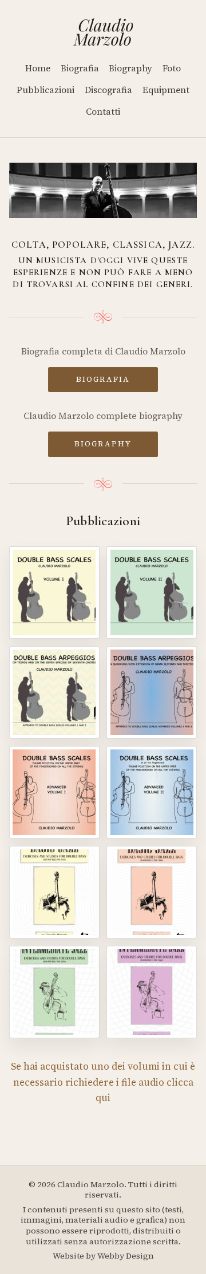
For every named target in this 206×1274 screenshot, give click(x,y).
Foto (172, 68)
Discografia (108, 90)
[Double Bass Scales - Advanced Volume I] (54, 792)
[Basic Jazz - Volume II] (151, 892)
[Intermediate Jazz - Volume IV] (151, 992)
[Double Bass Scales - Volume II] (151, 592)
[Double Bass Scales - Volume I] (54, 592)
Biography (130, 68)
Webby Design (125, 1255)
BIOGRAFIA (103, 379)
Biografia (80, 68)
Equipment (165, 90)
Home (37, 68)
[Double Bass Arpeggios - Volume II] (151, 692)
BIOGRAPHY (103, 443)
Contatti (103, 112)
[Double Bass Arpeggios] (54, 692)
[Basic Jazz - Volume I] (54, 892)
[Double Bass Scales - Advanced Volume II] (151, 792)
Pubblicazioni (45, 90)
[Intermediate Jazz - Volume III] (54, 992)
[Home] (103, 32)
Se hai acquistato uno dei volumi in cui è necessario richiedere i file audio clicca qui (103, 1082)
